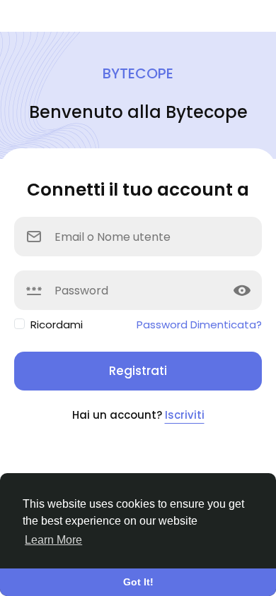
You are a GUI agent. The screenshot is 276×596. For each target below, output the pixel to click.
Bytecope (138, 73)
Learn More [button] (53, 540)
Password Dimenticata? (199, 324)
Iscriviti (185, 414)
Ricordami (56, 324)
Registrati (138, 370)
